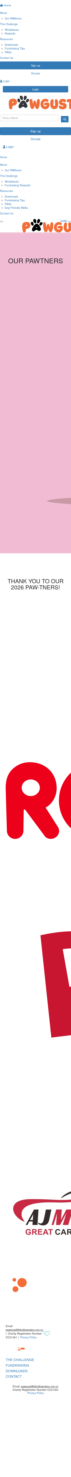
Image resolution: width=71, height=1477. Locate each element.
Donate (36, 139)
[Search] (65, 119)
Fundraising (17, 1365)
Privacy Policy (28, 1337)
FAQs (8, 52)
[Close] (69, 221)
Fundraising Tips (15, 48)
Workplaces (12, 29)
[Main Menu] (1, 221)
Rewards (10, 33)
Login (35, 89)
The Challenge (20, 1359)
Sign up (35, 131)
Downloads (11, 44)
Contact (14, 1376)
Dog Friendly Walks (16, 208)
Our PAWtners (13, 18)
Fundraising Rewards (17, 185)
